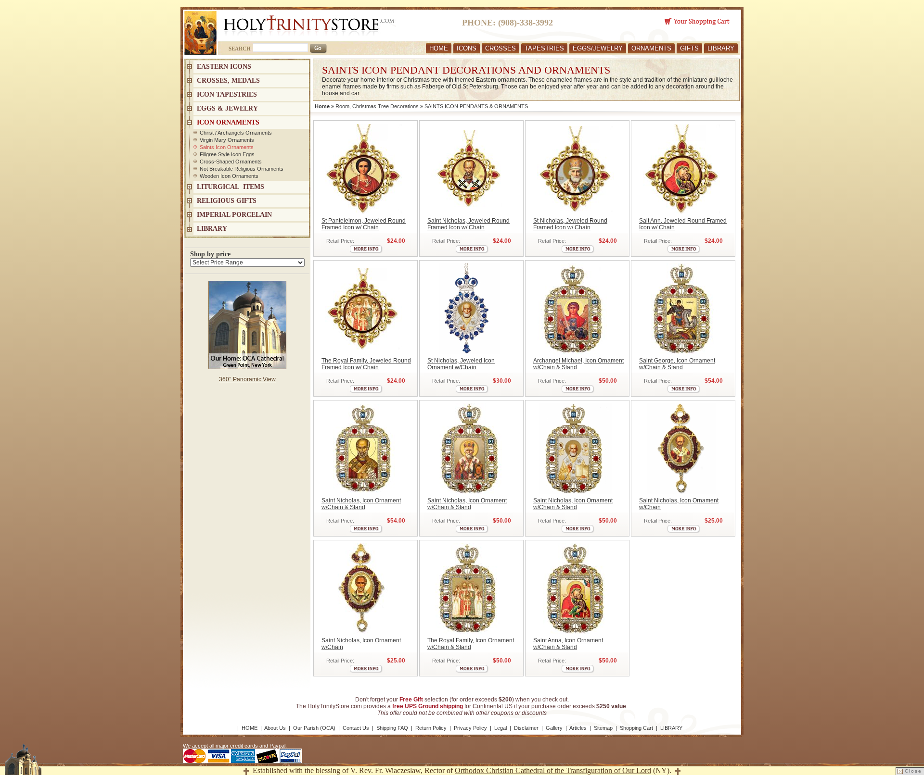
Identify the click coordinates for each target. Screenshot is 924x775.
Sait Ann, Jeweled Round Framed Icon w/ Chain (683, 224)
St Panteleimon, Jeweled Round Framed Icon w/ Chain (363, 224)
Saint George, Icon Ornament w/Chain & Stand (677, 364)
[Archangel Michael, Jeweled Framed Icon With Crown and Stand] (575, 308)
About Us (275, 728)
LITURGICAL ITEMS (230, 186)
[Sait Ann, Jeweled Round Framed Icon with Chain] (681, 169)
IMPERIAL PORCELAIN (234, 214)
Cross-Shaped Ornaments (231, 161)
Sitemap (603, 728)
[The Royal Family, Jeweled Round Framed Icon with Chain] (363, 308)
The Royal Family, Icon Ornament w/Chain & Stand (470, 643)
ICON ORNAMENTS (228, 122)
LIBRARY (720, 48)
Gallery (554, 728)
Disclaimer (526, 728)
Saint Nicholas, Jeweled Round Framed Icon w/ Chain (468, 224)
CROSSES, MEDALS (228, 80)
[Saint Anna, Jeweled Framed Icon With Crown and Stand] (575, 588)
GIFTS (689, 48)
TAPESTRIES (544, 48)
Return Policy (431, 728)
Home (322, 106)
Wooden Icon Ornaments (229, 176)
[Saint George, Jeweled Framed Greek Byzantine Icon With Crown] (681, 308)
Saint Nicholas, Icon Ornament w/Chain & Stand (361, 504)
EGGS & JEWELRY (227, 108)
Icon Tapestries (227, 94)
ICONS (466, 48)
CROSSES (500, 48)
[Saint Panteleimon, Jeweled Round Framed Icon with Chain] (363, 169)
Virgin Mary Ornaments (227, 140)
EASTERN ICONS (224, 66)
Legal (500, 728)
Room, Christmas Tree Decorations (377, 106)
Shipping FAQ (392, 728)
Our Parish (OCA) (314, 728)
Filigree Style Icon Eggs (227, 154)
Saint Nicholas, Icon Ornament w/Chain (679, 504)
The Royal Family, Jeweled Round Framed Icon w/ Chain (366, 364)
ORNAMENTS (651, 48)
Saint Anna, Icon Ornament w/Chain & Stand (568, 643)
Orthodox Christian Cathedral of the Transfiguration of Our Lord (553, 770)
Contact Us (356, 728)
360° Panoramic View (247, 379)
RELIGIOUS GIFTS (227, 200)
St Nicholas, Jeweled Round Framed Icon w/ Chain (570, 224)
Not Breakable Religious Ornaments (241, 169)
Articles (578, 728)
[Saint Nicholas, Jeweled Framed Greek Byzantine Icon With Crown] (363, 448)
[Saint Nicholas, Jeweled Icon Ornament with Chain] (469, 308)
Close (913, 771)
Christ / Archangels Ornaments (236, 133)
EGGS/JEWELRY (598, 48)
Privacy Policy (470, 728)
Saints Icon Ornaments (227, 147)
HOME (438, 48)
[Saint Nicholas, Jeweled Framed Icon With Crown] (469, 448)
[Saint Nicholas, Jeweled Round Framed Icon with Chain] (469, 169)
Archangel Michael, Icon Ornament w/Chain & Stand (578, 364)
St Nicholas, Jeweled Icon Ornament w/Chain (461, 364)
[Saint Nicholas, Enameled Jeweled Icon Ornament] (681, 448)
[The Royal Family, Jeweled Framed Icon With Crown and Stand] (469, 588)
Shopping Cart (636, 728)
